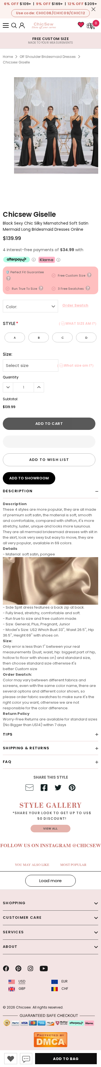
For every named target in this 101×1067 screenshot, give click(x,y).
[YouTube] (44, 968)
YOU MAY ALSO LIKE (32, 864)
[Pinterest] (18, 968)
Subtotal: (10, 399)
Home (8, 56)
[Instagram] (30, 968)
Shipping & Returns (26, 748)
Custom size (26, 669)
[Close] (93, 9)
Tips (8, 734)
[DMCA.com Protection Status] (50, 1039)
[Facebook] (6, 968)
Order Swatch (75, 305)
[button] (49, 441)
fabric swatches (42, 696)
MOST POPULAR (73, 864)
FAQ (7, 761)
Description (18, 491)
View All (50, 828)
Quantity (11, 377)
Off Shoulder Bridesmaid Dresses (48, 56)
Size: (7, 354)
